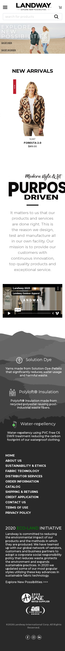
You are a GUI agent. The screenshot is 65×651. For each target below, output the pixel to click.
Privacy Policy (18, 513)
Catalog (12, 486)
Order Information (22, 481)
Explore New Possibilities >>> (26, 582)
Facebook (28, 637)
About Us (13, 460)
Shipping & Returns (21, 492)
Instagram (35, 637)
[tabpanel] (32, 115)
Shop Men (6, 43)
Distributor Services (23, 476)
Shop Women (8, 50)
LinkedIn (41, 637)
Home (10, 455)
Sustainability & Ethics (25, 466)
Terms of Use (16, 507)
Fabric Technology (22, 471)
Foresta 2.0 (32, 142)
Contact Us (15, 502)
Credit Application (21, 497)
